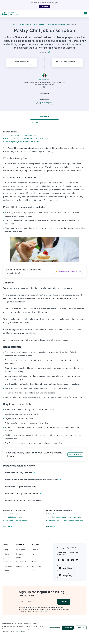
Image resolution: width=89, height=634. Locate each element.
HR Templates (26, 24)
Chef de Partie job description (16, 520)
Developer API (21, 562)
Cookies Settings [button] (55, 628)
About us (35, 550)
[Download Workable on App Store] (65, 568)
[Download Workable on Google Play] (65, 575)
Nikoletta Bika (44, 79)
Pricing (5, 550)
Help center (20, 550)
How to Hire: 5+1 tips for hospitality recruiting (22, 135)
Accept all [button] (68, 628)
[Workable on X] (72, 561)
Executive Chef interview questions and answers (66, 520)
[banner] (44, 271)
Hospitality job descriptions (56, 24)
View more (6, 526)
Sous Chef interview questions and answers (64, 517)
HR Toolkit (17, 24)
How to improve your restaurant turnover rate (22, 142)
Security (5, 570)
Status (34, 570)
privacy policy (41, 611)
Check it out (44, 6)
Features (5, 554)
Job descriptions (38, 24)
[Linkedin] (44, 86)
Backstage (35, 562)
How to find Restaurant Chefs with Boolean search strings (26, 138)
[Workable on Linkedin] (58, 561)
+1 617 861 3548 (70, 548)
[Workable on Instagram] (77, 561)
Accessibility (36, 566)
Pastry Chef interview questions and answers (64, 514)
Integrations (7, 566)
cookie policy (20, 631)
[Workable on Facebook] (63, 561)
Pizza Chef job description (15, 517)
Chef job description (12, 514)
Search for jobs (22, 566)
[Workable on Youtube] (67, 561)
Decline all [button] (81, 628)
